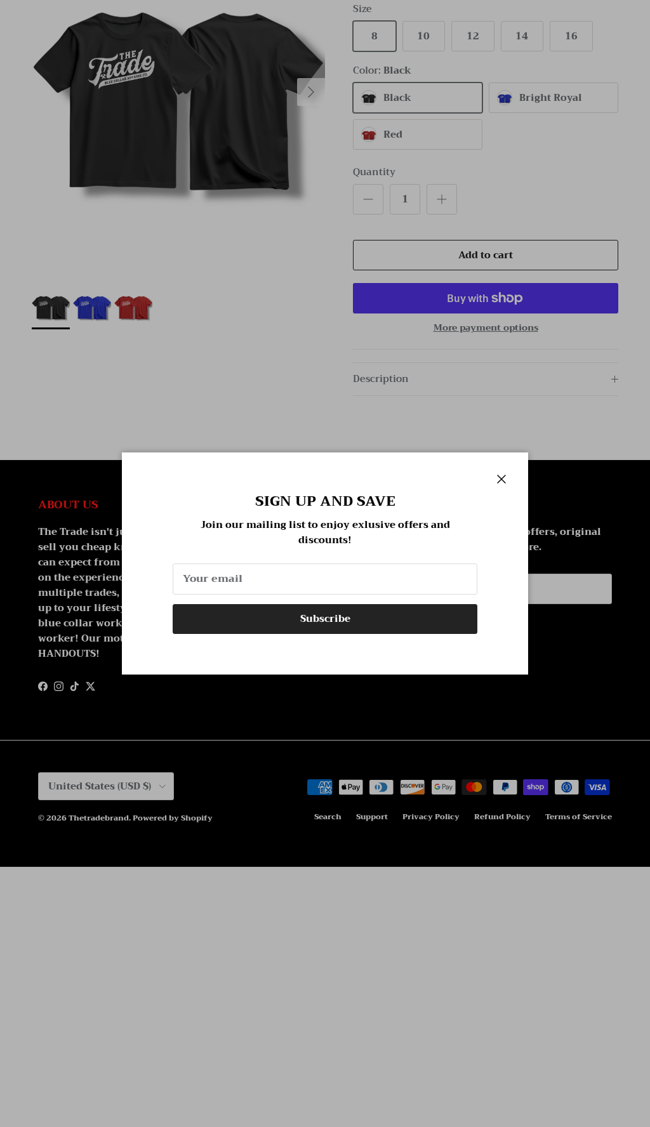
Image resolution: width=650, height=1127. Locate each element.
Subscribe (325, 618)
